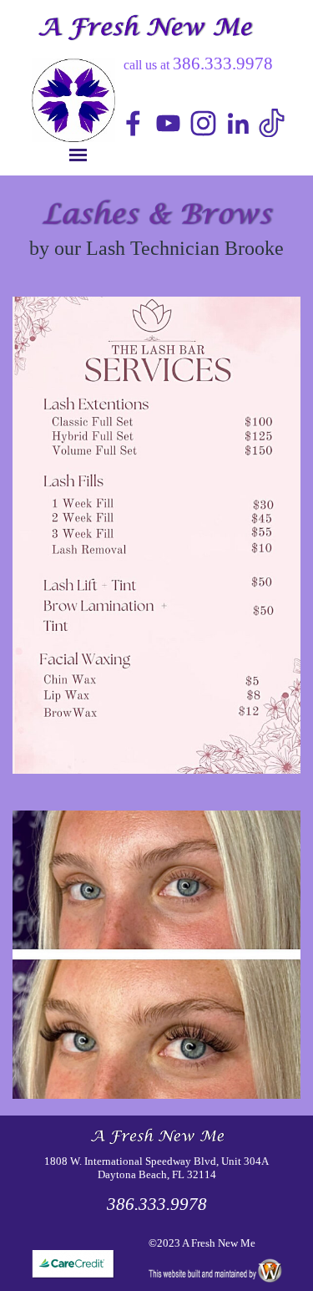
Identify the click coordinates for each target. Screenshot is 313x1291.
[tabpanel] (273, 124)
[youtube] (168, 123)
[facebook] (133, 123)
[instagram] (203, 123)
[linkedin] (238, 123)
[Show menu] (78, 155)
